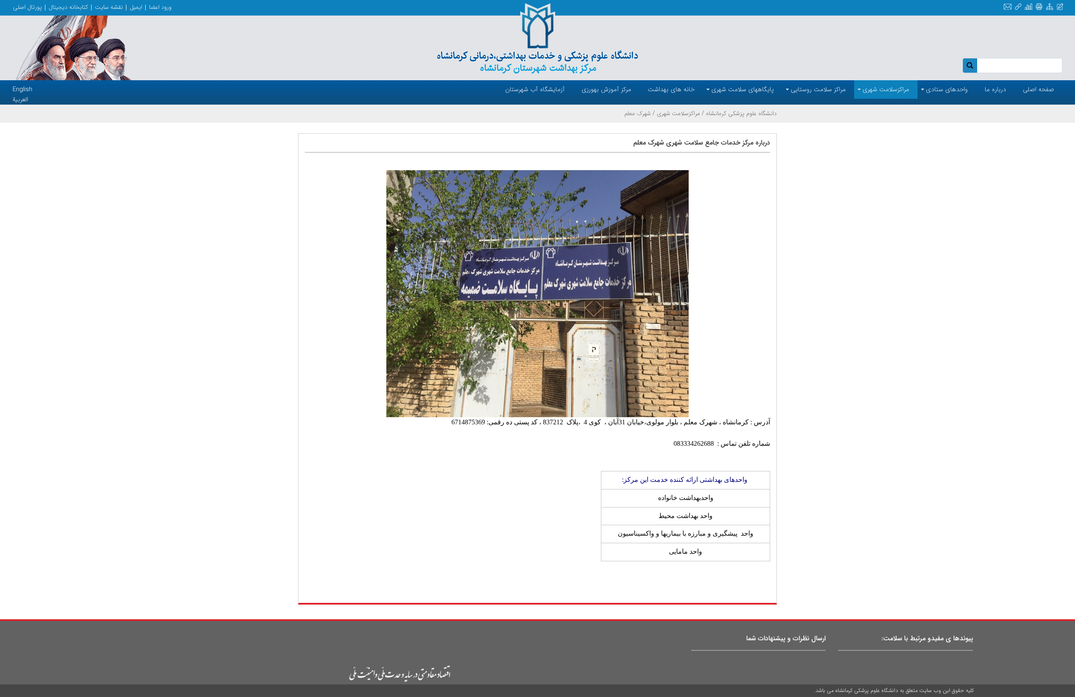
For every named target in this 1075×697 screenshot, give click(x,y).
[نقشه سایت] (1050, 7)
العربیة (20, 100)
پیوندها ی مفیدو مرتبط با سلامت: (927, 638)
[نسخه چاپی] (1039, 7)
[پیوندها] (1018, 7)
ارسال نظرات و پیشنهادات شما (786, 638)
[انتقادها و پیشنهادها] (1060, 7)
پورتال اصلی (27, 7)
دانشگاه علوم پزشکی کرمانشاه (741, 113)
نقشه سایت (109, 7)
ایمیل (136, 7)
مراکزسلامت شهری (678, 113)
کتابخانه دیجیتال (68, 7)
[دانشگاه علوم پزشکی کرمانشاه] (537, 38)
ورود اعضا (160, 7)
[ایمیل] (1008, 7)
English (22, 89)
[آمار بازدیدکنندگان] (1029, 7)
